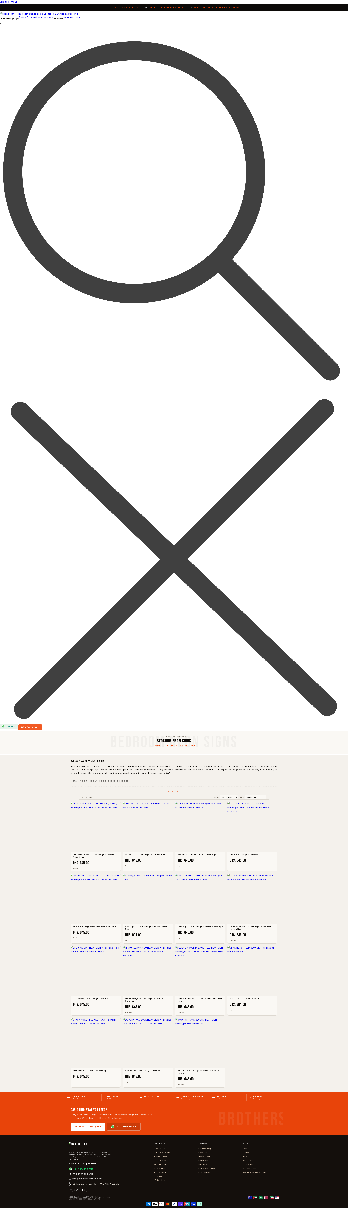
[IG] (71, 1190)
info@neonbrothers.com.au (87, 1178)
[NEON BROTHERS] (109, 1145)
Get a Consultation (30, 727)
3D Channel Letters (162, 1152)
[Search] (174, 372)
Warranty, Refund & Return (254, 1172)
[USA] (277, 1198)
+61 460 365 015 (83, 1168)
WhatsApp (10, 726)
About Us (247, 1160)
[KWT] (271, 1198)
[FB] (82, 1190)
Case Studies (248, 1164)
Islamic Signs (203, 1160)
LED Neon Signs (160, 1149)
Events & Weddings (206, 1168)
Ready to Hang (204, 1149)
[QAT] (266, 1198)
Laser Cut (158, 1176)
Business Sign (204, 1172)
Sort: (242, 797)
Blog (245, 1156)
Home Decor (203, 1152)
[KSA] (260, 1198)
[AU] (250, 1198)
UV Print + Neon (160, 1156)
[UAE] (255, 1198)
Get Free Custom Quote (88, 1126)
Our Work (58, 18)
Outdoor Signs (204, 1164)
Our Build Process (250, 1168)
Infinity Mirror (159, 1180)
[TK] (76, 1190)
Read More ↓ (174, 791)
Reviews (246, 1152)
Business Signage (9, 18)
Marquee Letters (161, 1164)
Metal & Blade (160, 1168)
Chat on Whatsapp (126, 1126)
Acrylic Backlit (160, 1172)
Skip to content (8, 1)
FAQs (245, 1149)
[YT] (88, 1190)
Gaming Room (204, 1156)
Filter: (216, 797)
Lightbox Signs (160, 1160)
